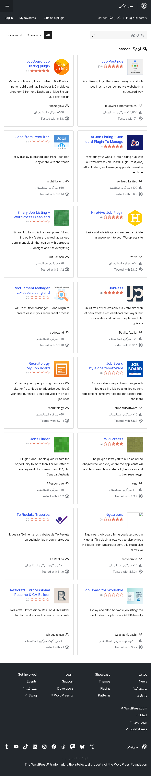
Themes (104, 681)
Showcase (102, 674)
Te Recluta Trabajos (33, 514)
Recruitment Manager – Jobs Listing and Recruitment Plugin (32, 290)
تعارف (143, 674)
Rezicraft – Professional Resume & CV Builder (30, 592)
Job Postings (112, 61)
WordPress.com (133, 708)
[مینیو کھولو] (6, 6)
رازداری (142, 695)
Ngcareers (114, 514)
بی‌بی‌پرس (138, 722)
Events (32, 681)
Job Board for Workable (103, 590)
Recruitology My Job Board (38, 365)
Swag (31, 695)
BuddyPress (136, 729)
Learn (69, 674)
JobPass (116, 288)
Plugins (105, 688)
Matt (141, 715)
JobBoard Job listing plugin (38, 63)
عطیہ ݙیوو (29, 688)
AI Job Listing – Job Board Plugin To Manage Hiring (103, 139)
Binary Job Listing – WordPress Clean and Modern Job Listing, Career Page (32, 214)
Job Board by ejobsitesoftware (106, 365)
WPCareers (113, 439)
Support (68, 681)
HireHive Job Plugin (107, 212)
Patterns (104, 695)
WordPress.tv (62, 695)
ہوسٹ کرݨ (140, 688)
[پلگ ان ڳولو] (94, 35)
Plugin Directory (136, 17)
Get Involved (27, 674)
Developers (65, 688)
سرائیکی (132, 747)
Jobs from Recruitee (32, 137)
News (143, 681)
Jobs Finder (40, 439)
